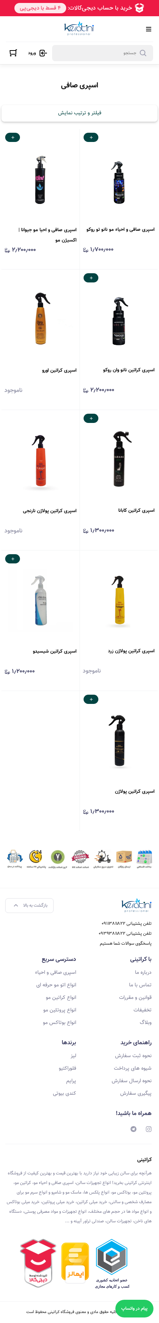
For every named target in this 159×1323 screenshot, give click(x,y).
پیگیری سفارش (136, 1094)
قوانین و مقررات (135, 998)
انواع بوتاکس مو (59, 1023)
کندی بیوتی (64, 1094)
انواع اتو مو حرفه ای (56, 985)
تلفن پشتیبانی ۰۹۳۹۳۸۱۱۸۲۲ (125, 933)
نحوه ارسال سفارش (132, 1081)
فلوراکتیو (67, 1069)
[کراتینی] (79, 29)
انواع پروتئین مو (59, 1010)
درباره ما (143, 973)
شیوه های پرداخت (133, 1069)
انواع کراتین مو (61, 998)
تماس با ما (140, 985)
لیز (73, 1056)
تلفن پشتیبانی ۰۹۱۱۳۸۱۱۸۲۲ (127, 923)
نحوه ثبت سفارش (133, 1056)
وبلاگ (146, 1023)
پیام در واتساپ (134, 1308)
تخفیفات (142, 1010)
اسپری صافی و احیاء (55, 973)
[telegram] (133, 1129)
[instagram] (149, 1129)
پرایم (71, 1081)
